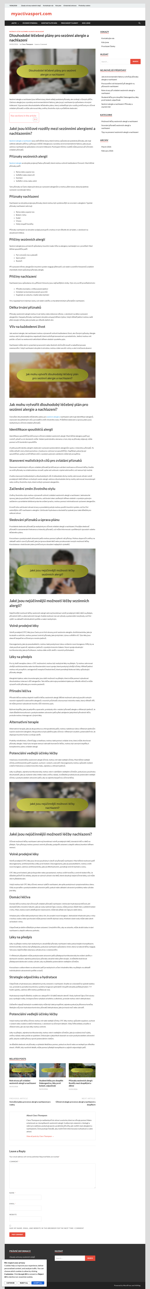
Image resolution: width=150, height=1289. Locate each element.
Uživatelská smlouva (69, 5)
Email (12, 1204)
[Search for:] (120, 61)
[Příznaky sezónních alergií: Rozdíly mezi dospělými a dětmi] (82, 1071)
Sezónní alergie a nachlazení (20, 141)
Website (13, 1214)
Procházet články (69, 23)
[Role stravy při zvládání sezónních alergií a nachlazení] (22, 1071)
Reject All (24, 1283)
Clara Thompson (27, 44)
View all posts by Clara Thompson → (40, 1136)
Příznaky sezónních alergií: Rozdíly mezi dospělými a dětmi (81, 1083)
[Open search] (139, 23)
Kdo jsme (58, 5)
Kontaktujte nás (48, 5)
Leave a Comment (41, 44)
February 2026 (107, 151)
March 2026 (106, 147)
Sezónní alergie (15, 163)
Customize (10, 1283)
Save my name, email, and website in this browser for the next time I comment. (46, 1228)
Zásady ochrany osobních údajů (31, 5)
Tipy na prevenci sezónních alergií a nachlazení (119, 132)
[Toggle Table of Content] (34, 119)
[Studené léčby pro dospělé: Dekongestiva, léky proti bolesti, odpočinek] (52, 1071)
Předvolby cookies (84, 5)
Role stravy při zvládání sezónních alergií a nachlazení (22, 1081)
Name (12, 1193)
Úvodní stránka (30, 23)
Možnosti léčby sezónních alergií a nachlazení (26, 31)
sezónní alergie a (53, 417)
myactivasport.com (31, 13)
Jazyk (14, 23)
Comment (14, 1161)
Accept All (38, 1283)
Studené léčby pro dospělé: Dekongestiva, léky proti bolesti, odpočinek (51, 1083)
